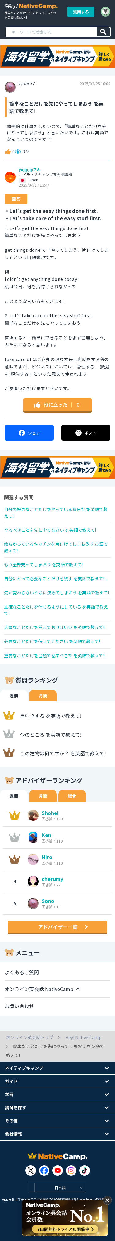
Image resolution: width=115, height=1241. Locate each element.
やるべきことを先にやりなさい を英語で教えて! (50, 530)
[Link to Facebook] (44, 1170)
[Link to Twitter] (30, 1170)
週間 (14, 695)
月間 (43, 695)
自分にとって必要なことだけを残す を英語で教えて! (54, 578)
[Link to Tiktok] (84, 1170)
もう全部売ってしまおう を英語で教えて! (43, 564)
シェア (34, 433)
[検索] (103, 31)
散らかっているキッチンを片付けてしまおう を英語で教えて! (56, 547)
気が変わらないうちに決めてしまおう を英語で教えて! (56, 593)
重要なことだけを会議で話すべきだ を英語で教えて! (54, 655)
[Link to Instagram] (71, 1170)
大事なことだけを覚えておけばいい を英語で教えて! (54, 627)
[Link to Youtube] (57, 1170)
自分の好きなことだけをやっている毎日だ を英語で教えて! (56, 512)
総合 (72, 796)
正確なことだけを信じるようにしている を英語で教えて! (56, 610)
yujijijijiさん (29, 169)
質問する (81, 12)
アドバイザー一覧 (57, 926)
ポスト (91, 433)
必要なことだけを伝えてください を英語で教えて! (52, 641)
